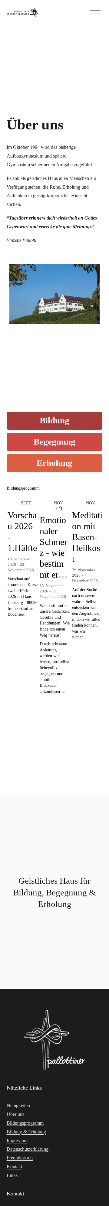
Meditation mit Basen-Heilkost (87, 537)
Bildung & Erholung (26, 1131)
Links (12, 1175)
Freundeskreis (20, 1157)
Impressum (17, 1140)
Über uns (15, 1114)
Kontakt (14, 1166)
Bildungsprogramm (25, 1123)
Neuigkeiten (18, 1105)
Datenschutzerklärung (27, 1149)
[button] (92, 488)
